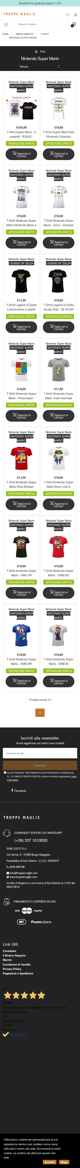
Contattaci (9, 951)
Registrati (40, 765)
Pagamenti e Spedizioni (18, 973)
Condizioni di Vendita (17, 964)
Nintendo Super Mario (21, 82)
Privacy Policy (12, 969)
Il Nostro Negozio (14, 955)
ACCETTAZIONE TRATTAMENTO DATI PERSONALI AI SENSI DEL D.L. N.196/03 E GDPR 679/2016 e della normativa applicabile (41, 776)
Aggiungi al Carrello (24, 155)
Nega (64, 1162)
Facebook (20, 790)
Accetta (50, 1162)
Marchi (7, 960)
